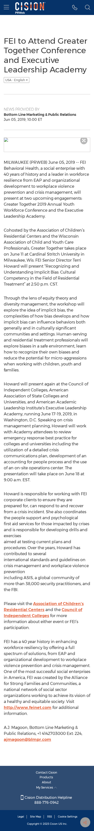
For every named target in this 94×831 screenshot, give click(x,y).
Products (46, 777)
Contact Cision (46, 772)
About (46, 782)
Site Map (35, 816)
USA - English (15, 80)
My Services (45, 787)
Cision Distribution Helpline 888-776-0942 (48, 800)
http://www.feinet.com (27, 707)
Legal (21, 816)
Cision (54, 824)
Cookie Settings (67, 816)
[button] (74, 7)
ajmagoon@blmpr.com (27, 739)
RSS (49, 816)
